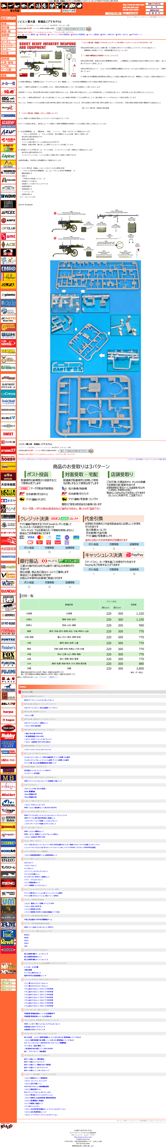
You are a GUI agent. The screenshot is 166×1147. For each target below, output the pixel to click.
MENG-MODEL (29, 746)
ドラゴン (27, 900)
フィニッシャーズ (8, 647)
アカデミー (8, 124)
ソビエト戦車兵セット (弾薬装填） (36, 1078)
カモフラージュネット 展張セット (36, 723)
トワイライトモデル (31, 950)
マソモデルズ (29, 1055)
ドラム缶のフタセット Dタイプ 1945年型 (38, 994)
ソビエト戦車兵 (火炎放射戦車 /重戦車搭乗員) (40, 1098)
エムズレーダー (8, 966)
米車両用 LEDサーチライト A (34, 1027)
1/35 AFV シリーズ (39, 712)
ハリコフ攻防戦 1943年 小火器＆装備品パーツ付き (42, 912)
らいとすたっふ (8, 917)
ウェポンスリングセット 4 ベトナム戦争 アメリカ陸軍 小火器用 (46, 760)
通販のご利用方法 (155, 4)
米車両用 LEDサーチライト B (34, 1030)
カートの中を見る (130, 13)
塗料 (52, 6)
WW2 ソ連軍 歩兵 (108, 34)
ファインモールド (30, 1010)
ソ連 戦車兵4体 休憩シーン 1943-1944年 (38, 1049)
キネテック (8, 319)
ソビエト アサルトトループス (34, 805)
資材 (66, 6)
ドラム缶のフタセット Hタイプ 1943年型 (38, 1003)
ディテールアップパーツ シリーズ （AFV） (45, 889)
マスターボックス (30, 1033)
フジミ (8, 672)
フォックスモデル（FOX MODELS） (8, 656)
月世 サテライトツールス (8, 343)
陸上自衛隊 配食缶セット (33, 957)
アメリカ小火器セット (32, 874)
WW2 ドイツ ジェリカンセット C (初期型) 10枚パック (43, 781)
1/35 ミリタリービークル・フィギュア (41, 730)
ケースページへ (8, 69)
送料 (155, 7)
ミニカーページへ (8, 49)
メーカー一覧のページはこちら (8, 83)
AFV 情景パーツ (136, 34)
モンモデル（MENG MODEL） (8, 883)
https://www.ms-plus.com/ (83, 1137)
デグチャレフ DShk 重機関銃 (59, 34)
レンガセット (29, 868)
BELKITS (8, 704)
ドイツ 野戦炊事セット (32, 882)
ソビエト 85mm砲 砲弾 (32, 726)
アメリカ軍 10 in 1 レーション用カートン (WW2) (41, 896)
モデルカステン (8, 859)
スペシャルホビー (8, 458)
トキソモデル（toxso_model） (8, 525)
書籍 (79, 6)
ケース (72, 6)
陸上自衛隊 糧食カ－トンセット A (36, 954)
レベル (8, 942)
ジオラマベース (41, 767)
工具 (59, 6)
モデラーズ (8, 843)
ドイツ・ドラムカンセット (33, 880)
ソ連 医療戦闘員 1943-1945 (34, 736)
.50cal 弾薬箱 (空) (30, 797)
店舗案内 (155, 13)
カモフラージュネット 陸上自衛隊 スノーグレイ (41, 708)
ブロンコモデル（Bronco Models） (8, 688)
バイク (31, 6)
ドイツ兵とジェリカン (32, 1106)
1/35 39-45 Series (37, 900)
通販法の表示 (8, 989)
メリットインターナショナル (8, 835)
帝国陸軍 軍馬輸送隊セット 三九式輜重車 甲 (39, 1013)
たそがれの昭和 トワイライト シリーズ (52, 963)
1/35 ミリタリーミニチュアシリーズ (42, 859)
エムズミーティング (8, 972)
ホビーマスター (8, 760)
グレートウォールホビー (8, 335)
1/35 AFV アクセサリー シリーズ (47, 1020)
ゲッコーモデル (29, 811)
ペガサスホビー (8, 696)
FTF (8, 252)
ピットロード (8, 623)
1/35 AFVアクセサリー (36, 696)
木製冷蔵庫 (28, 970)
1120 (26, 696)
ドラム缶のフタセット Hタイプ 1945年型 (38, 1006)
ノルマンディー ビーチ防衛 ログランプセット (40, 824)
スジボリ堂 (8, 442)
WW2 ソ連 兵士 (122, 34)
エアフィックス (8, 220)
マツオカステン (8, 787)
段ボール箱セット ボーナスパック (36, 1067)
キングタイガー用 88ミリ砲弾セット (37, 877)
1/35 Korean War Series (39, 916)
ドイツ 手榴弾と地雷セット (33, 1103)
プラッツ (8, 680)
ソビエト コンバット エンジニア (35, 1081)
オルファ (8, 285)
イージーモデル (8, 164)
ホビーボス (8, 752)
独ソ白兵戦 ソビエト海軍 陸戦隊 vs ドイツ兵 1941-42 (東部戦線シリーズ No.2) (52, 1037)
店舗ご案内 (8, 980)
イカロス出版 (8, 172)
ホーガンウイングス (8, 720)
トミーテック (8, 533)
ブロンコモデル (29, 1020)
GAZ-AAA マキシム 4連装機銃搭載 (36, 1086)
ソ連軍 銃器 (42, 34)
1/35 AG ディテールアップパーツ (44, 719)
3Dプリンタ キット (42, 753)
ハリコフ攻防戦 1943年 (32, 909)
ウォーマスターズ (8, 204)
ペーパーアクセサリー (42, 1055)
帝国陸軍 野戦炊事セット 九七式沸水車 (37, 1016)
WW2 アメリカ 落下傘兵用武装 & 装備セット (40, 818)
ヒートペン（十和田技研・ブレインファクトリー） (8, 607)
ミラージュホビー (8, 811)
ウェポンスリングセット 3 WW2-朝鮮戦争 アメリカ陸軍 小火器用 (47, 757)
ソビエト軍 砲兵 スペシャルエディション (38, 1095)
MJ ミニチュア (29, 753)
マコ (8, 770)
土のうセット (29, 863)
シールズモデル (8, 402)
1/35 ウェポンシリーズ (44, 931)
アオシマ (8, 116)
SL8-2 (26, 943)
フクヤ (8, 664)
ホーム (119, 1121)
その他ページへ (8, 53)
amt (8, 236)
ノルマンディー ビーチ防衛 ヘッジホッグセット (41, 821)
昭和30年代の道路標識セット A (35, 976)
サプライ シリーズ (42, 746)
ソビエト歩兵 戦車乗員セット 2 (35, 1112)
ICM (25, 730)
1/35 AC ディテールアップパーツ (44, 704)
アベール (8, 148)
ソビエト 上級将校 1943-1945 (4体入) (37, 742)
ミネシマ (8, 803)
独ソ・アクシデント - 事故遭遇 (35, 1051)
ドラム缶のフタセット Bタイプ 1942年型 (38, 992)
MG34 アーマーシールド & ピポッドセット (39, 700)
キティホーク (8, 311)
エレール (8, 277)
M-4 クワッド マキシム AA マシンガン (37, 1092)
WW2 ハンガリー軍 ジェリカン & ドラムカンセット (42, 1024)
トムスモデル (8, 541)
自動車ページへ (8, 34)
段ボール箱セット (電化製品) (34, 1059)
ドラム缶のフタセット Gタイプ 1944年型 (38, 1000)
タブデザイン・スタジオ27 (8, 492)
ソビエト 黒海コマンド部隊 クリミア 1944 (39, 903)
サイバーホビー (8, 378)
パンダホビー (8, 599)
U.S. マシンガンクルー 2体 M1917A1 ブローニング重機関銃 (45, 1043)
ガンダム (45, 6)
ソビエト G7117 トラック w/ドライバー (38, 739)
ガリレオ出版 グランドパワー (8, 327)
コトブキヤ (8, 367)
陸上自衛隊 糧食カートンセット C (36, 959)
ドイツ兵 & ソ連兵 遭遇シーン (34, 1046)
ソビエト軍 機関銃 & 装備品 (34, 1101)
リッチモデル (8, 934)
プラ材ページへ (8, 66)
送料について (8, 986)
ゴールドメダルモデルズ (8, 359)
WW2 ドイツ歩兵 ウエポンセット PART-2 (38, 927)
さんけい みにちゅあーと (8, 386)
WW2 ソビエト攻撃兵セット (34, 831)
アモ (25, 785)
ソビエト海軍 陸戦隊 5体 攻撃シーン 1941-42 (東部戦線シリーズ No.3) (49, 1040)
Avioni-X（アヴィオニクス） (8, 108)
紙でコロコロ (8, 303)
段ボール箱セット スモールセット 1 (36, 1070)
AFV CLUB (28, 704)
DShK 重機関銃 (29, 791)
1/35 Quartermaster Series (40, 923)
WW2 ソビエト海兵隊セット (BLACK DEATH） (41, 808)
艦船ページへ (8, 31)
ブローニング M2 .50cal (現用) (35, 789)
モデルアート (8, 851)
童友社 (8, 517)
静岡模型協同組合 (8, 410)
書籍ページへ (8, 75)
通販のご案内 (8, 983)
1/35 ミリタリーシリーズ (40, 801)
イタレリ (27, 801)
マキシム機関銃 (93, 34)
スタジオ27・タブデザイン (8, 450)
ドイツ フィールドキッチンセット (36, 871)
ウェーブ (8, 196)
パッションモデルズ (31, 979)
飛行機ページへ (8, 27)
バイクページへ (8, 38)
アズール (8, 132)
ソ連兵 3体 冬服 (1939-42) (33, 733)
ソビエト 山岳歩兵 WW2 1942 (34, 837)
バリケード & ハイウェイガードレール (37, 750)
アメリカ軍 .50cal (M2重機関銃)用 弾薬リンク (40, 763)
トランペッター (29, 931)
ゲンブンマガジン (8, 351)
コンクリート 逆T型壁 (32, 773)
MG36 (26, 938)
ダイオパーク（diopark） (8, 476)
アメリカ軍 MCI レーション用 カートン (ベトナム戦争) (43, 893)
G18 (25, 946)
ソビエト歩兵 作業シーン (33, 1084)
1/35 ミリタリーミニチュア (47, 1033)
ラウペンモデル (8, 926)
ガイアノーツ (8, 295)
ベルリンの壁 (29, 715)
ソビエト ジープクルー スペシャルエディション (41, 1115)
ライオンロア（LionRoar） (8, 909)
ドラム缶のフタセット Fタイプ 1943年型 (38, 997)
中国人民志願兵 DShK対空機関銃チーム (38, 919)
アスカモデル (29, 777)
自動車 (24, 6)
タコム (26, 841)
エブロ (8, 269)
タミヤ (26, 851)
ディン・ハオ (8, 509)
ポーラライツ (8, 728)
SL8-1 (26, 940)
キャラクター (38, 6)
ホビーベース (8, 744)
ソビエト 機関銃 (29, 34)
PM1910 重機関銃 (79, 34)
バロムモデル (8, 583)
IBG (8, 99)
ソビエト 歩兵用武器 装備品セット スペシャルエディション (45, 1109)
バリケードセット (30, 865)
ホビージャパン (8, 736)
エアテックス (8, 212)
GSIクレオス (8, 394)
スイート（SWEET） (8, 434)
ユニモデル (8, 893)
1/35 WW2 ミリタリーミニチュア (37, 25)
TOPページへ (8, 18)
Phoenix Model (29, 767)
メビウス (8, 827)
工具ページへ (8, 62)
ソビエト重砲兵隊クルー (32, 1089)
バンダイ (8, 591)
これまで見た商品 (113, 13)
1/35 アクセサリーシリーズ (48, 979)
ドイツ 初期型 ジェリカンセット (35, 885)
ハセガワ (8, 567)
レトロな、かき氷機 (31, 967)
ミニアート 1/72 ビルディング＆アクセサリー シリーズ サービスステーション (46, 459)
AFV (125, 1121)
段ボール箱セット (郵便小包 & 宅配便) (37, 1065)
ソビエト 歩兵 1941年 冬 (33, 906)
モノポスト (8, 875)
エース (8, 244)
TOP (10, 10)
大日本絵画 (8, 484)
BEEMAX (8, 615)
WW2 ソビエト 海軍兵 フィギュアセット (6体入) (41, 834)
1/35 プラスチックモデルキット (45, 777)
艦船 (17, 6)
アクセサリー (32, 785)
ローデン (8, 950)
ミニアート (22, 447)
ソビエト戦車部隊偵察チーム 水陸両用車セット (40, 855)
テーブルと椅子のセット (32, 973)
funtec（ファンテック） (8, 639)
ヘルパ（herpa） (8, 712)
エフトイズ (8, 260)
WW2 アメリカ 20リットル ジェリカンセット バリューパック (45, 815)
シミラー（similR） (8, 418)
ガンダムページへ (8, 42)
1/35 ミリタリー (41, 811)
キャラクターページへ (8, 45)
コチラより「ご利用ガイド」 (49, 677)
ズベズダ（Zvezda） (8, 466)
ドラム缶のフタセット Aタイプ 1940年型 (38, 989)
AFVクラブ (8, 228)
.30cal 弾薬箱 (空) (30, 794)
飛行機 (11, 6)
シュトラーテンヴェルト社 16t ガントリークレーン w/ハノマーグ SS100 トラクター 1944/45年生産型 (60, 847)
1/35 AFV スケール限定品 (38, 851)
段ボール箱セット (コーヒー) (34, 1062)
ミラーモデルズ (8, 819)
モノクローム (8, 867)
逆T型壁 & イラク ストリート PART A (37, 770)
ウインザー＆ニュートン (8, 188)
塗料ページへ (8, 58)
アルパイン (8, 156)
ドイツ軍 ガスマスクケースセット (36, 983)
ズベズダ (27, 828)
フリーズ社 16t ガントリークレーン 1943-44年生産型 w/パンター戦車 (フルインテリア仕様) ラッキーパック (62, 845)
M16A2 (26, 935)
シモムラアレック (8, 426)
